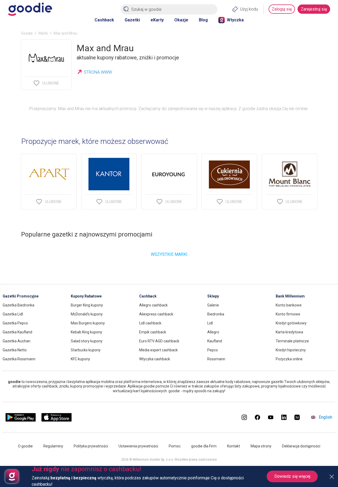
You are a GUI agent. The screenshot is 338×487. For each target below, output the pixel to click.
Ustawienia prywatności (138, 446)
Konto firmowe (288, 314)
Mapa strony (261, 446)
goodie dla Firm (204, 446)
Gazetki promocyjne (21, 296)
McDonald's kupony (87, 314)
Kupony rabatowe (86, 296)
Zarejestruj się (314, 9)
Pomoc (175, 446)
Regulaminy (53, 446)
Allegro (213, 332)
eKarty (157, 19)
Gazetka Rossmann (19, 359)
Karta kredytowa (289, 332)
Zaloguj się (282, 9)
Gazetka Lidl (13, 314)
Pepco (212, 350)
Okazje (181, 19)
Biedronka (215, 314)
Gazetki (132, 19)
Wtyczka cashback (154, 359)
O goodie (25, 446)
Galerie (213, 305)
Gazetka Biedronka (18, 305)
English (325, 417)
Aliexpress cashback (156, 314)
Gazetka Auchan (16, 341)
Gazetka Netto (15, 350)
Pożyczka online (289, 359)
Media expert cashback (158, 350)
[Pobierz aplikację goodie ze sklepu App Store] (57, 420)
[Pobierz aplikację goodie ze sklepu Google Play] (21, 420)
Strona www (98, 72)
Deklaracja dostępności (301, 446)
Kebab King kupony (86, 332)
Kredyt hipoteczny (291, 350)
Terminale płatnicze (292, 341)
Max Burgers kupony (88, 323)
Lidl (210, 323)
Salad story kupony (86, 341)
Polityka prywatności (91, 446)
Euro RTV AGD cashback (159, 341)
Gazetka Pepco (15, 323)
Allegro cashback (153, 305)
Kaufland (214, 341)
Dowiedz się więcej (292, 476)
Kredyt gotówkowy (291, 323)
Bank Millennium (290, 296)
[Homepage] (30, 9)
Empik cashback (152, 332)
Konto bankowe (289, 305)
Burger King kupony (87, 305)
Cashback (104, 19)
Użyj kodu (249, 9)
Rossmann (216, 359)
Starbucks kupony (86, 350)
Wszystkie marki (169, 254)
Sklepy (213, 296)
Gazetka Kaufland (17, 332)
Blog (203, 19)
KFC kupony (80, 359)
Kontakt (233, 446)
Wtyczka (235, 19)
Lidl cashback (150, 323)
